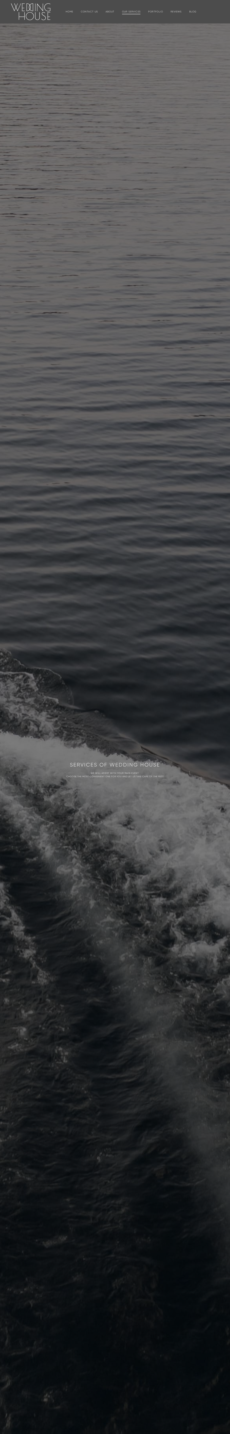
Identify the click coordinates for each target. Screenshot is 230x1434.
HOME (69, 11)
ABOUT (110, 11)
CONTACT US (89, 11)
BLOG (192, 11)
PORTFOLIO (155, 11)
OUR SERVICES (131, 11)
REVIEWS (176, 11)
